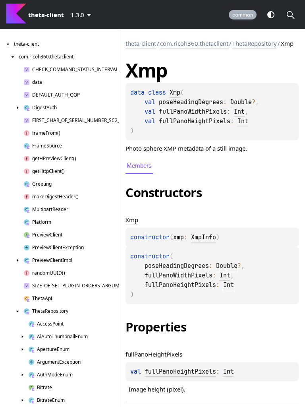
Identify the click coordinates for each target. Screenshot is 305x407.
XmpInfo (203, 237)
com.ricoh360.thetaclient (194, 43)
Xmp (175, 93)
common (242, 15)
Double (241, 102)
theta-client (140, 43)
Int (239, 112)
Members (139, 165)
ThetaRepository (254, 43)
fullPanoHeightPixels (180, 372)
